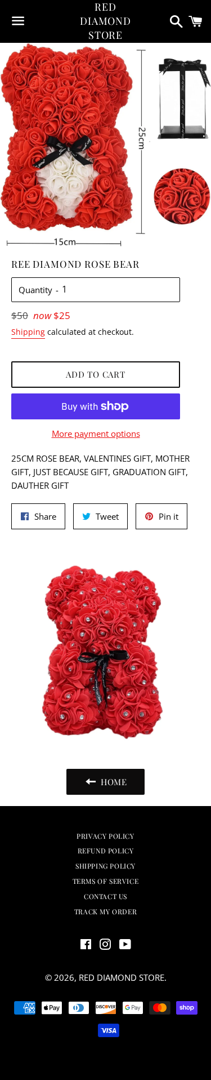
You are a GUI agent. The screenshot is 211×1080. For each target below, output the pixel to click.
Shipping (28, 331)
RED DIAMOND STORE (105, 21)
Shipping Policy (105, 865)
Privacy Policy (105, 835)
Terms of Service (106, 881)
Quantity (35, 289)
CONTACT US (105, 896)
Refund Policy (106, 850)
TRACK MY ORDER (105, 911)
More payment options (96, 433)
